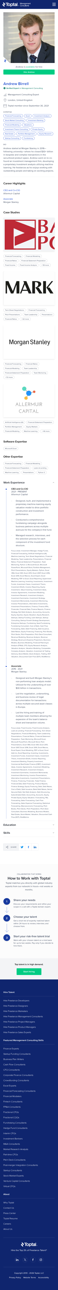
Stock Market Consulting (14, 120)
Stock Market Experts (13, 1175)
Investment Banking (35, 120)
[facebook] (28, 847)
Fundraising (28, 138)
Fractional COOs (11, 1117)
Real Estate (9, 133)
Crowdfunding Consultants (16, 1080)
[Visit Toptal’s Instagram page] (41, 1260)
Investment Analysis (42, 116)
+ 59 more (45, 265)
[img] (23, 88)
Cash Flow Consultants (14, 1064)
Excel (28, 116)
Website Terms (29, 1277)
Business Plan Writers (13, 1059)
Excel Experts (9, 1085)
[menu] (54, 4)
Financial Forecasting (13, 116)
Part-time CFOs (10, 1154)
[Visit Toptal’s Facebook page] (33, 1260)
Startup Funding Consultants (17, 1053)
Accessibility (43, 1277)
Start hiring (29, 971)
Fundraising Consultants (14, 1122)
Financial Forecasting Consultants (19, 1090)
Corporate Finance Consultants (18, 1075)
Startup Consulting (12, 138)
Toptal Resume (10, 1218)
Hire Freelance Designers (15, 1005)
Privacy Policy (15, 1277)
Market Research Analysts (15, 1149)
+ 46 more (46, 431)
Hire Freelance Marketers (15, 1011)
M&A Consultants (11, 1143)
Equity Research (45, 133)
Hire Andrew (29, 72)
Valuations (28, 125)
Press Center (9, 1213)
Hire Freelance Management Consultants (23, 1016)
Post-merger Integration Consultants (20, 1165)
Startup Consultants (12, 1170)
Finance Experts (11, 1048)
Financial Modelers (12, 1096)
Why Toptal (8, 1202)
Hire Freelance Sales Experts (17, 1032)
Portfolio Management (26, 133)
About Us (7, 1229)
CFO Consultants (11, 1069)
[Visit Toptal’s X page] (25, 1260)
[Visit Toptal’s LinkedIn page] (17, 1260)
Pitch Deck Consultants (14, 1159)
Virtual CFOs (9, 1186)
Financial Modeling (12, 125)
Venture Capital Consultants (16, 1180)
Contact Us (8, 1207)
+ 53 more (9, 377)
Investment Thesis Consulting (16, 129)
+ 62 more (25, 319)
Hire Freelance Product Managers (19, 1026)
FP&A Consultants (12, 1106)
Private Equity (37, 129)
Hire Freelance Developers (16, 1000)
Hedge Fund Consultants (15, 1127)
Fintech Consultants (12, 1101)
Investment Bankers (13, 1138)
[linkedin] (35, 847)
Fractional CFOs (11, 1112)
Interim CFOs (9, 1133)
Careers (7, 1223)
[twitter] (22, 847)
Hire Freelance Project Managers (19, 1021)
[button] (29, 482)
